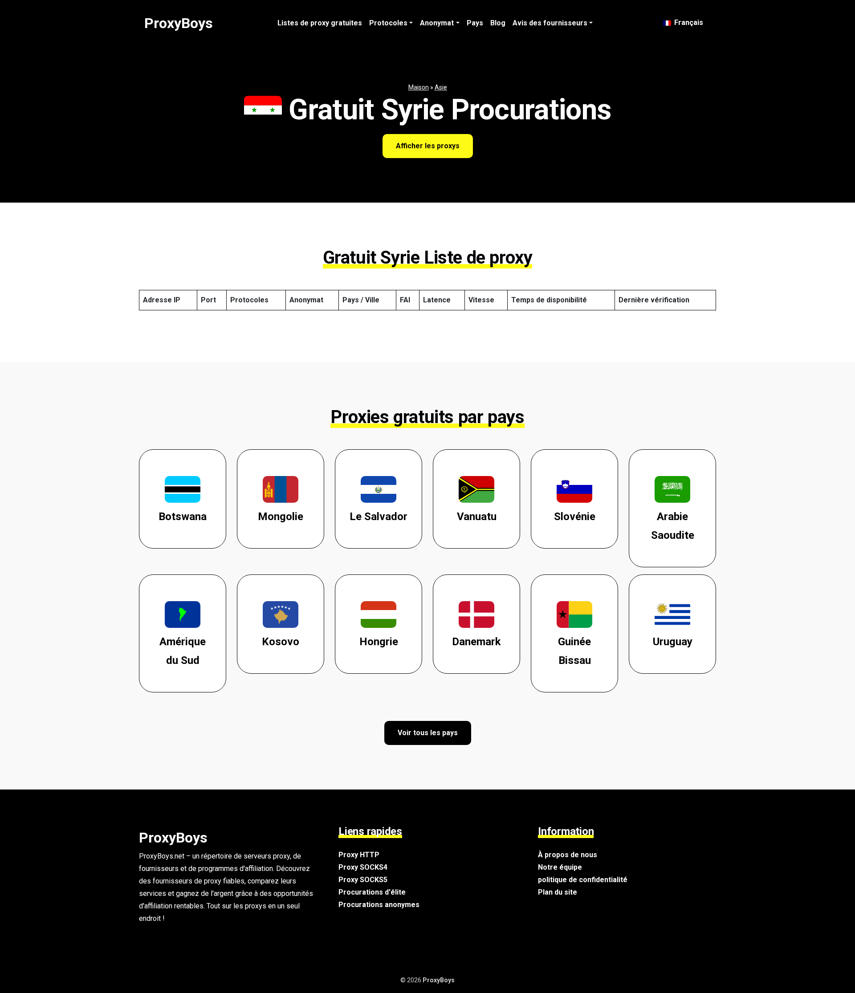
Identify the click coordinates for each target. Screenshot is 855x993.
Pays (475, 23)
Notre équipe (560, 867)
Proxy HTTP (358, 855)
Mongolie (280, 516)
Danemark (476, 641)
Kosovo (280, 641)
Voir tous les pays (428, 732)
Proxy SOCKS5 (362, 879)
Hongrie (378, 641)
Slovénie (574, 516)
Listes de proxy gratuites (319, 23)
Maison (418, 87)
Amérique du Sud (182, 651)
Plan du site (557, 892)
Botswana (183, 516)
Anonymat (437, 23)
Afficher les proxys (428, 146)
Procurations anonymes (378, 904)
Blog (497, 23)
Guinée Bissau (574, 651)
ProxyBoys (178, 23)
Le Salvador (378, 516)
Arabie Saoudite (672, 525)
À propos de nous (567, 855)
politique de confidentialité (582, 879)
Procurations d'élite (372, 892)
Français (687, 22)
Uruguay (672, 641)
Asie (441, 87)
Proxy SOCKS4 (362, 867)
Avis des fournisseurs (550, 23)
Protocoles (388, 23)
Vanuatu (477, 516)
